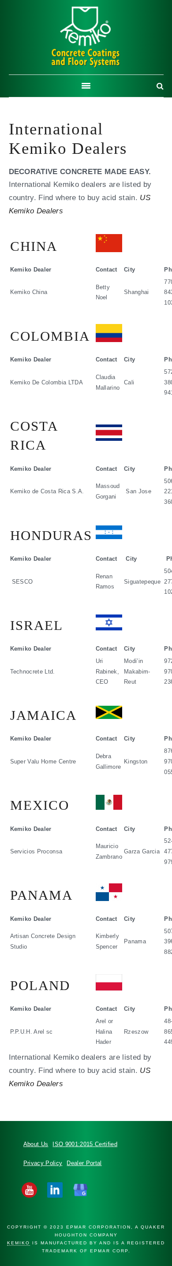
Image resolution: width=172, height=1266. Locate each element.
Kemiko (86, 37)
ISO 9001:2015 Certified (84, 1144)
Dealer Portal (84, 1163)
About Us (36, 1144)
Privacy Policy (43, 1163)
